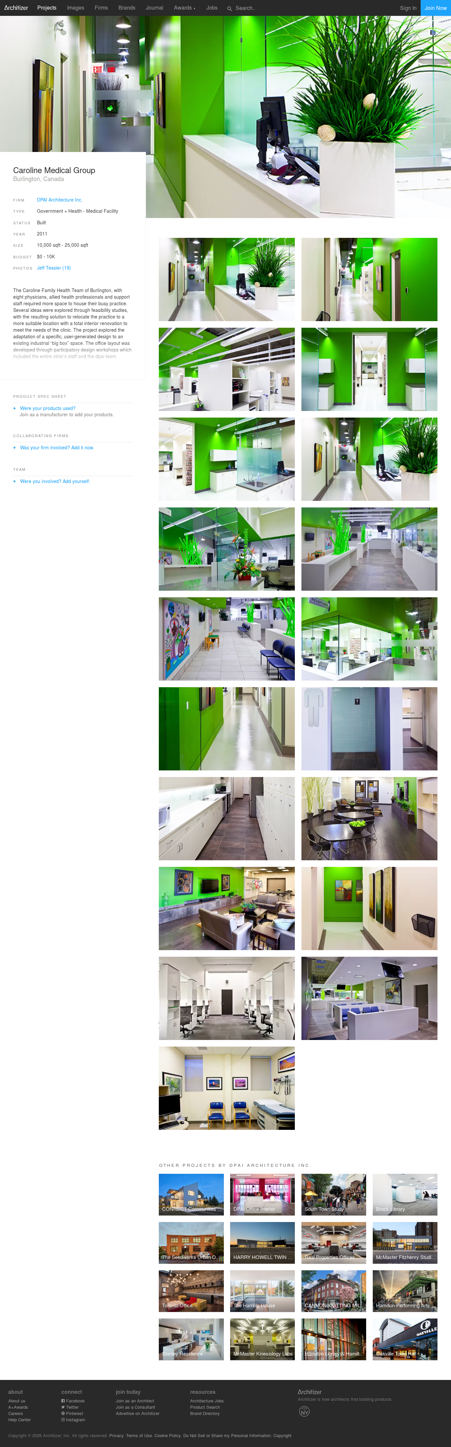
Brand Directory (205, 1413)
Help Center (19, 1419)
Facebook (75, 1400)
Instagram (75, 1419)
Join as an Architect (135, 1400)
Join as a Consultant (135, 1407)
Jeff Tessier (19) (54, 267)
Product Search (205, 1407)
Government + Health (59, 210)
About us (16, 1400)
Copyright (282, 1435)
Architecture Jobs (207, 1400)
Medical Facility (102, 210)
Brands (127, 7)
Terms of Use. (139, 1435)
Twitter (72, 1407)
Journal (154, 7)
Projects (46, 7)
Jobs (212, 7)
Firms (101, 7)
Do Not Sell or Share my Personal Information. (227, 1435)
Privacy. (117, 1435)
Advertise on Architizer (137, 1413)
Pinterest (74, 1413)
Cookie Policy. (168, 1435)
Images (75, 7)
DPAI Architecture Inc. (60, 199)
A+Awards (18, 1407)
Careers (15, 1413)
